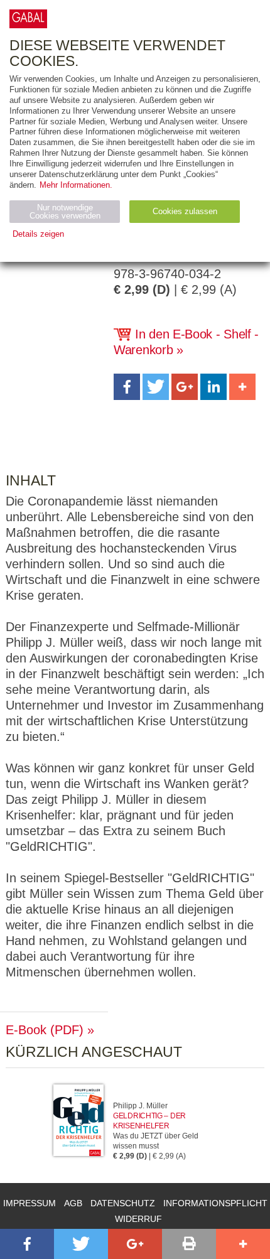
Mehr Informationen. (76, 185)
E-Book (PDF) (45, 1030)
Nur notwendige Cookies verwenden (65, 211)
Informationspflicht (215, 1203)
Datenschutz (122, 1203)
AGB (73, 1203)
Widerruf (138, 1219)
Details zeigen (38, 234)
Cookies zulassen (185, 211)
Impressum (29, 1203)
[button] (127, 387)
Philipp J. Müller (140, 1105)
